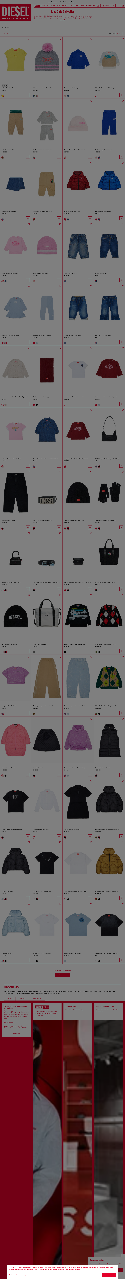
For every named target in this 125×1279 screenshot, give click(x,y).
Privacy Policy (64, 1269)
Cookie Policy (75, 1269)
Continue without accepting (17, 1275)
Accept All (109, 1275)
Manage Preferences (46, 1269)
